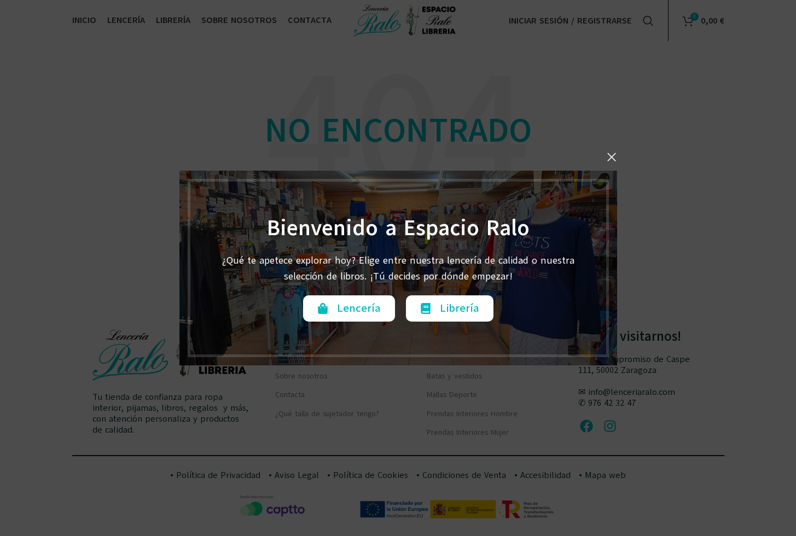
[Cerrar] (611, 157)
